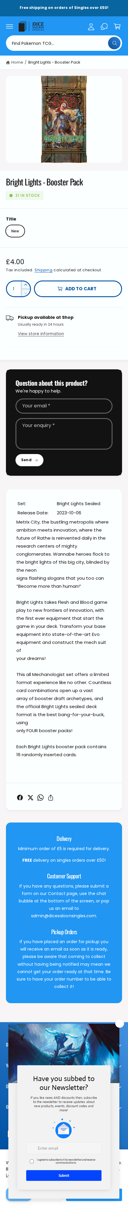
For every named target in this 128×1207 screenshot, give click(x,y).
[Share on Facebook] (20, 797)
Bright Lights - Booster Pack (54, 62)
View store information (41, 334)
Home (17, 62)
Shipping (44, 269)
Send (26, 459)
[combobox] (64, 43)
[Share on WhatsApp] (40, 797)
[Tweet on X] (30, 797)
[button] (9, 26)
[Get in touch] (104, 26)
